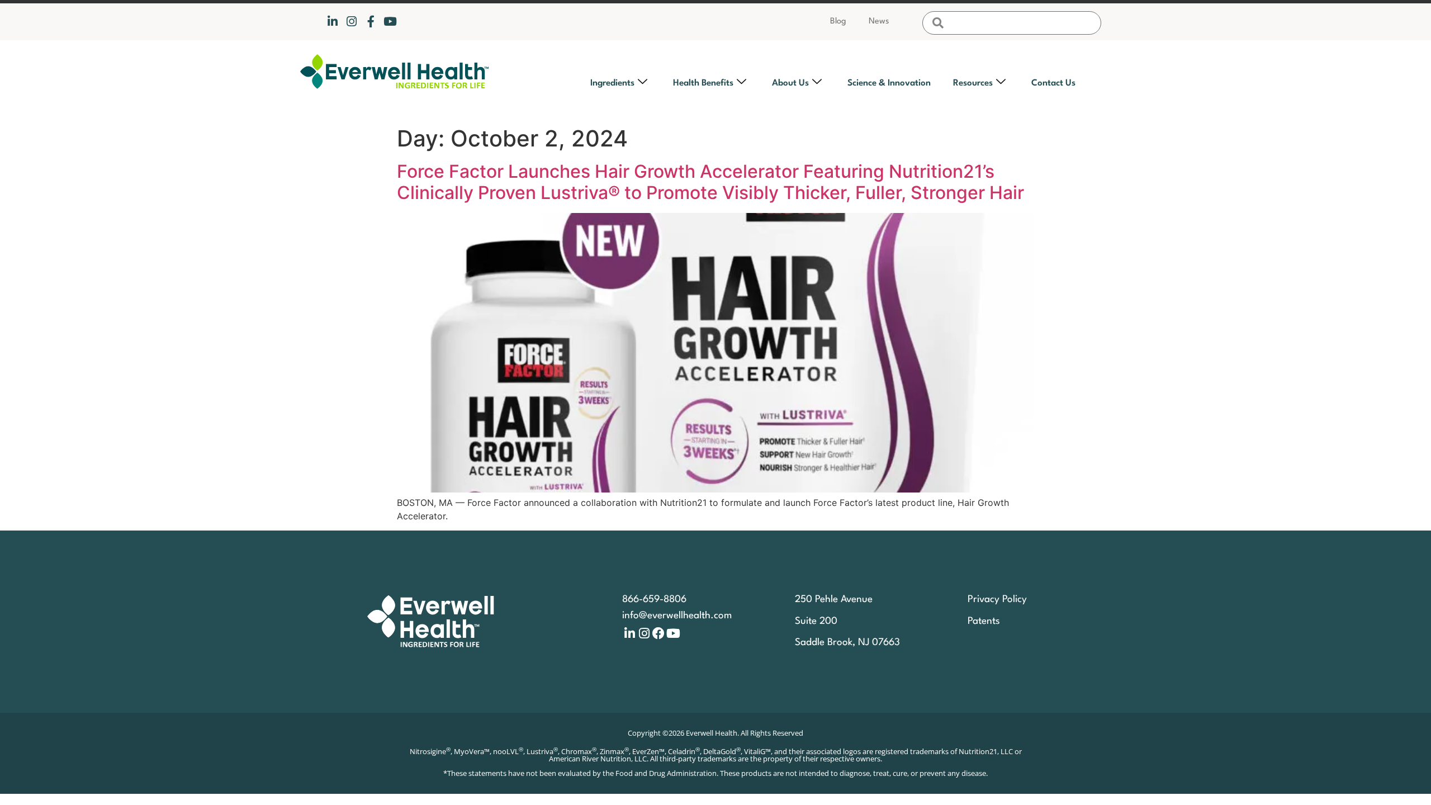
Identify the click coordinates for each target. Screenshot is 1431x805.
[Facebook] (658, 633)
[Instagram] (351, 21)
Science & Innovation (889, 83)
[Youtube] (390, 21)
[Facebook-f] (371, 21)
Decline (919, 758)
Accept (829, 758)
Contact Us (1053, 83)
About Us (790, 83)
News (879, 21)
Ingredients (612, 83)
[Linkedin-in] (332, 21)
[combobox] (1011, 23)
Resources (973, 83)
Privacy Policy (898, 695)
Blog (838, 21)
